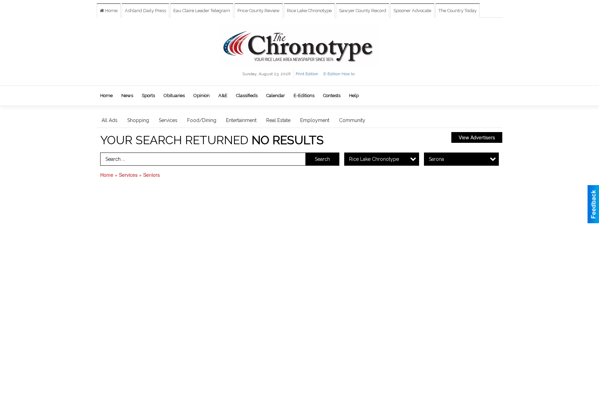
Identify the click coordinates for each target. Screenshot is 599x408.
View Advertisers (477, 137)
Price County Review (258, 10)
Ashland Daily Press (145, 10)
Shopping (138, 120)
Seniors (151, 174)
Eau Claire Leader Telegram (201, 10)
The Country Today (458, 10)
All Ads (110, 120)
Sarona (436, 159)
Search (322, 159)
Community (352, 120)
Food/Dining (201, 120)
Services (168, 120)
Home (111, 10)
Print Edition (307, 73)
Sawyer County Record (362, 10)
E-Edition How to (339, 73)
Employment (314, 120)
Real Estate (278, 120)
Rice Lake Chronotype (309, 10)
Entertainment (241, 120)
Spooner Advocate (412, 10)
